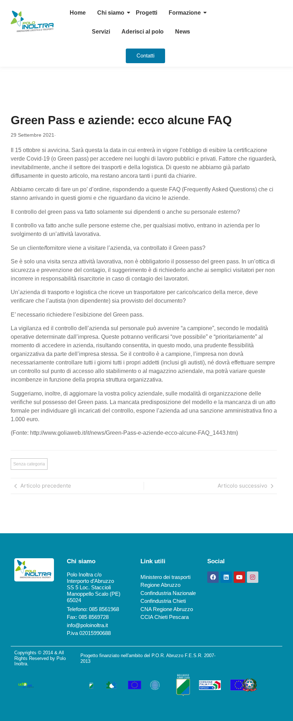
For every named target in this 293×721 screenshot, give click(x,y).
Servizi (101, 32)
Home (78, 13)
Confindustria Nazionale (168, 593)
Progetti (146, 13)
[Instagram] (252, 577)
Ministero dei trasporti (165, 577)
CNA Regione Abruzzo (166, 609)
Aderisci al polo (142, 32)
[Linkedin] (226, 577)
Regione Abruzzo (160, 585)
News (182, 32)
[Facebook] (213, 577)
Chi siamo (110, 13)
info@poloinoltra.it (87, 625)
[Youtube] (239, 577)
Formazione (185, 13)
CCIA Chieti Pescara (164, 617)
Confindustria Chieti (163, 601)
